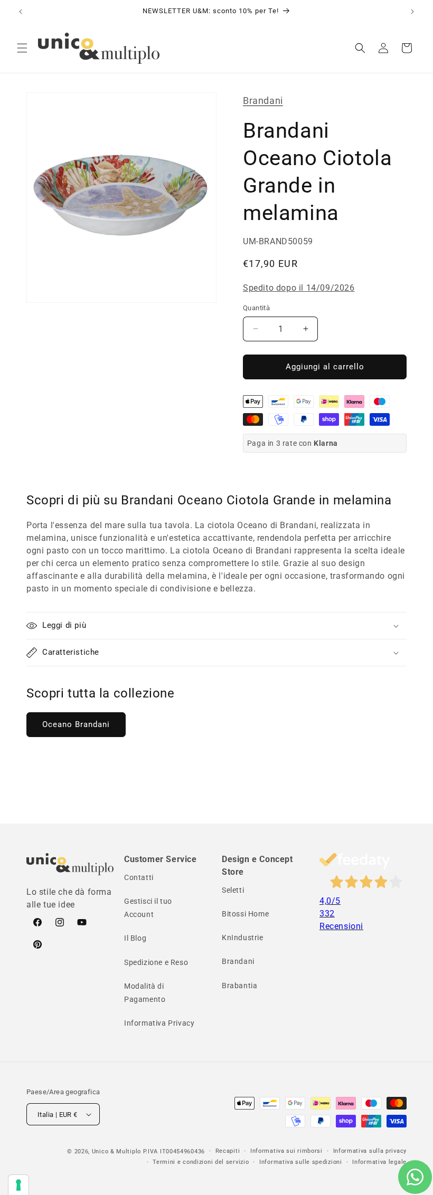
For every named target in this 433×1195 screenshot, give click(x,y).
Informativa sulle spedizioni (300, 1162)
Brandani (263, 100)
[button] (22, 48)
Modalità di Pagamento (144, 992)
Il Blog (135, 938)
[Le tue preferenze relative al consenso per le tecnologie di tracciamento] (18, 1185)
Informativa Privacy (159, 1023)
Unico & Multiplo (116, 1151)
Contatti (139, 877)
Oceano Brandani (76, 724)
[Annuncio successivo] (412, 11)
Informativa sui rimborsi (286, 1151)
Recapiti (227, 1151)
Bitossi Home (245, 914)
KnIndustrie (242, 937)
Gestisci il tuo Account (148, 908)
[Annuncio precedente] (20, 11)
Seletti (233, 890)
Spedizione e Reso (156, 962)
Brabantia (239, 985)
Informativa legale (379, 1162)
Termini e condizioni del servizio (201, 1162)
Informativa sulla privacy (370, 1151)
